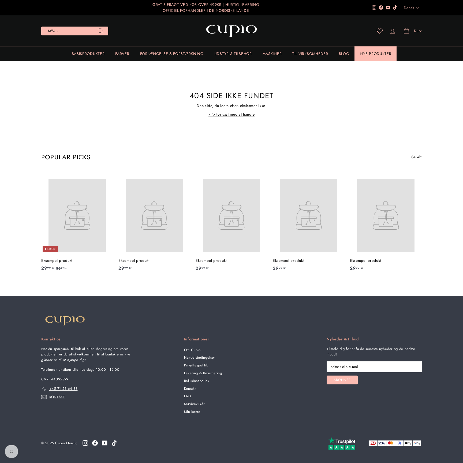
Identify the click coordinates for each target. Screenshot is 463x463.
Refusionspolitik (197, 380)
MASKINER (272, 53)
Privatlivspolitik (196, 365)
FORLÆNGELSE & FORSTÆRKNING (172, 53)
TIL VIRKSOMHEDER (310, 53)
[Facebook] (95, 443)
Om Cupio (192, 349)
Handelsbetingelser (199, 357)
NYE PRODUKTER (375, 53)
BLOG (344, 53)
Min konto (192, 411)
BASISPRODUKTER (88, 53)
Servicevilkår (194, 403)
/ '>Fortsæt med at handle (231, 114)
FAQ (187, 396)
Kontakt (190, 388)
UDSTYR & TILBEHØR (233, 53)
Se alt (416, 157)
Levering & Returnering (203, 373)
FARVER (122, 53)
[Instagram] (85, 443)
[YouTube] (104, 443)
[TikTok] (114, 443)
